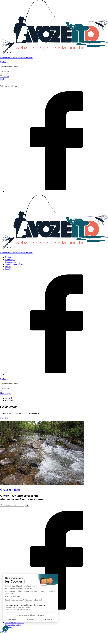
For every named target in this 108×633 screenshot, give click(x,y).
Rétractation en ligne (13, 625)
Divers (8, 267)
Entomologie (10, 262)
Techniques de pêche (14, 264)
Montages (9, 257)
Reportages (10, 259)
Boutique (9, 269)
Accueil (8, 398)
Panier (2, 80)
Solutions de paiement (14, 622)
